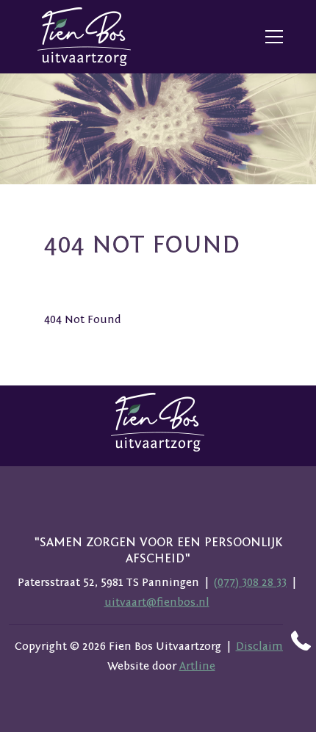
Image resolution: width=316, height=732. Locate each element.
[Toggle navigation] (274, 37)
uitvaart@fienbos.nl (156, 602)
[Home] (84, 36)
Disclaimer (264, 646)
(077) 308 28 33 (250, 582)
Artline (197, 666)
